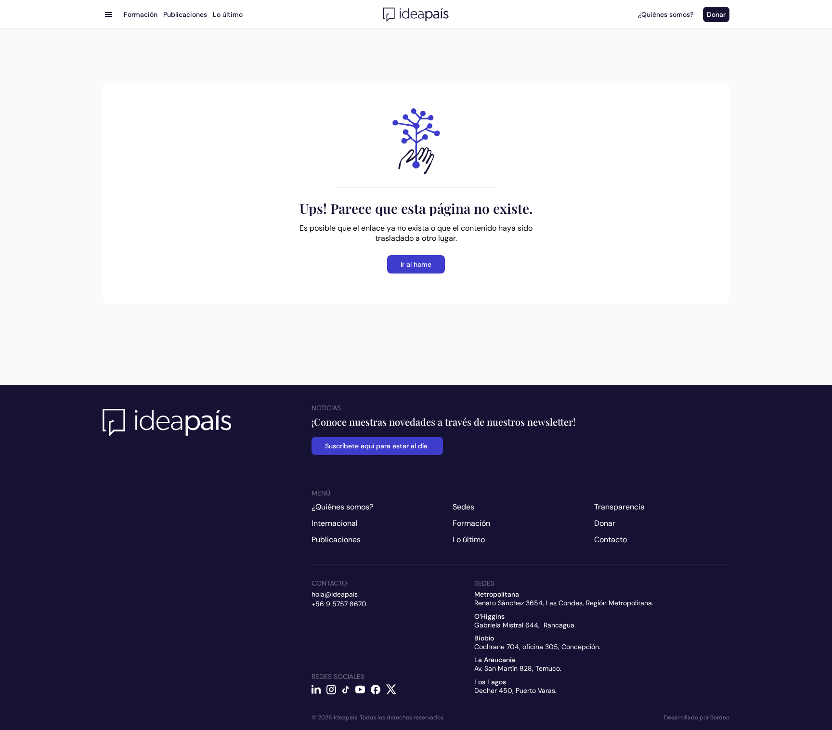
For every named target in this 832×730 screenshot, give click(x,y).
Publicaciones (336, 539)
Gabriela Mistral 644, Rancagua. (525, 625)
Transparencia (619, 507)
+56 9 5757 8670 (339, 604)
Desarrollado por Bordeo (696, 717)
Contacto (610, 539)
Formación (471, 523)
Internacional (335, 523)
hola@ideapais (335, 594)
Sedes (463, 507)
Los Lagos (490, 682)
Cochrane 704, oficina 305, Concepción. (537, 646)
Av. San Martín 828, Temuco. (517, 668)
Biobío (484, 638)
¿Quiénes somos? (342, 507)
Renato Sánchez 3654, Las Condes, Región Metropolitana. (563, 603)
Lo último (469, 539)
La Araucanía (494, 659)
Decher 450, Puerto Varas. (515, 690)
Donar (604, 523)
